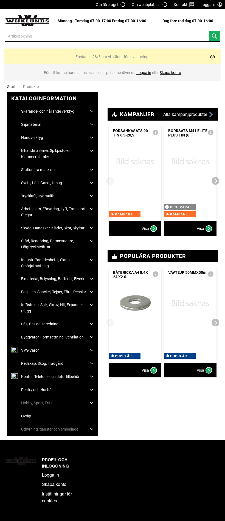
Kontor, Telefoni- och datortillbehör (50, 376)
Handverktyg (32, 137)
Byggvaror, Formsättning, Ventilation (52, 337)
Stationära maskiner (38, 169)
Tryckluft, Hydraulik (37, 196)
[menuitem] (103, 21)
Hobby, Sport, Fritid (37, 403)
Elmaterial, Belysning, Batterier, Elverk (52, 279)
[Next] (215, 181)
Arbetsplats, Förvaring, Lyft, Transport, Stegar (53, 212)
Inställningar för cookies (57, 497)
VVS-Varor (30, 350)
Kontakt (180, 4)
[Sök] (214, 36)
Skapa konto (54, 484)
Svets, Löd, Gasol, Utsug (41, 183)
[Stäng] (212, 57)
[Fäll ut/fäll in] (91, 111)
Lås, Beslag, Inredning (39, 324)
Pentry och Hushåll (37, 390)
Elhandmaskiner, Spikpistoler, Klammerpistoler (45, 153)
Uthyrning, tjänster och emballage (49, 429)
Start (11, 86)
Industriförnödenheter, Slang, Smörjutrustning (46, 263)
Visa (145, 228)
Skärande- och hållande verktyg (47, 111)
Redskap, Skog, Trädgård (42, 363)
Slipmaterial (31, 124)
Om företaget (107, 4)
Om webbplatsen (146, 4)
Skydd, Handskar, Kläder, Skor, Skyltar (53, 228)
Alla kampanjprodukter (185, 114)
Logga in (50, 475)
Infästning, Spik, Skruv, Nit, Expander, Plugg (52, 308)
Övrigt (26, 416)
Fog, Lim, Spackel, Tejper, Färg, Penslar (53, 292)
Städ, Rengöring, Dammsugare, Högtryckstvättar (47, 244)
